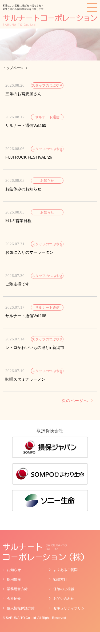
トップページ (13, 68)
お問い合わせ (63, 599)
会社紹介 (14, 599)
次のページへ (75, 400)
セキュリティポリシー (70, 608)
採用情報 (14, 579)
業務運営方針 (17, 589)
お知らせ (14, 570)
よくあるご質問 (65, 570)
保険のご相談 (63, 589)
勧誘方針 (60, 579)
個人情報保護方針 (21, 608)
